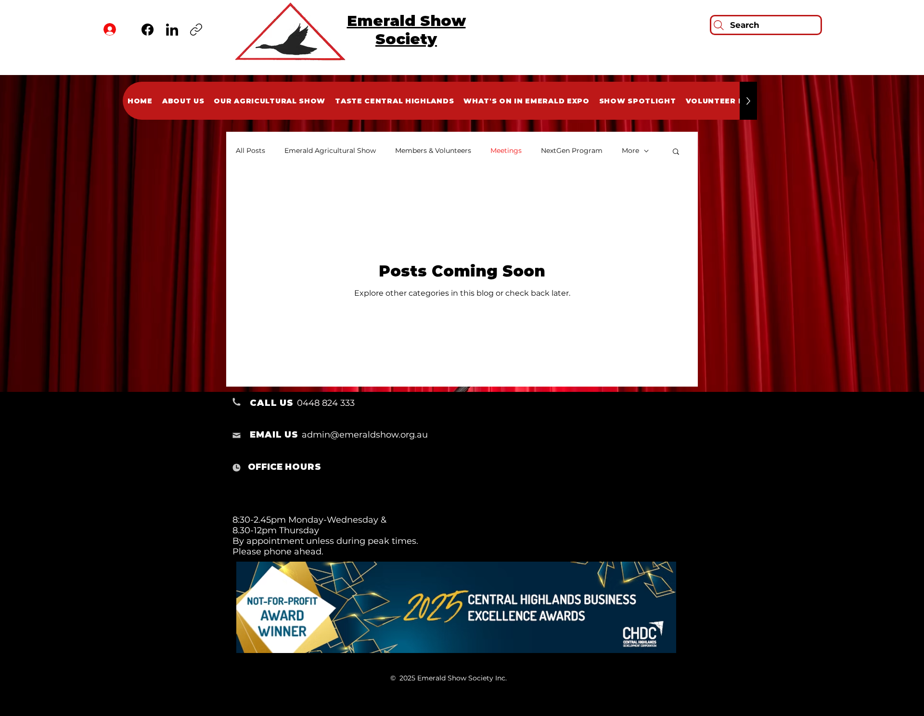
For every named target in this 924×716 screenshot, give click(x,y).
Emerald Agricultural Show (330, 150)
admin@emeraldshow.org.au (365, 434)
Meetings (506, 150)
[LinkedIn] (172, 30)
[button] (675, 152)
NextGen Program (572, 150)
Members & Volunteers (433, 150)
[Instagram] (196, 30)
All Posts (250, 150)
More (630, 150)
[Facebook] (147, 30)
